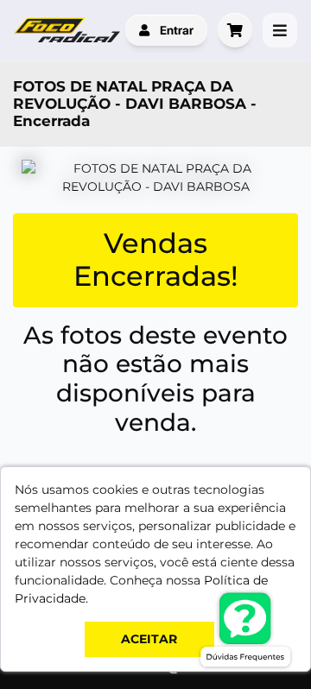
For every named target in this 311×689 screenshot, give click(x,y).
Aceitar (149, 639)
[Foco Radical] (69, 30)
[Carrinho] (235, 30)
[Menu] (280, 30)
